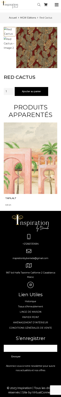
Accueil (13, 17)
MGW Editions (28, 17)
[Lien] (9, 5)
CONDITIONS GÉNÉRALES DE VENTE (30, 327)
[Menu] (57, 5)
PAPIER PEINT (30, 317)
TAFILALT (10, 198)
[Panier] (45, 4)
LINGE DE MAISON (30, 311)
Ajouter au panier (31, 91)
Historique (30, 301)
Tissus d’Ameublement (30, 306)
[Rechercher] (39, 4)
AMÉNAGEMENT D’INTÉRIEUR (30, 322)
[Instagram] (30, 285)
